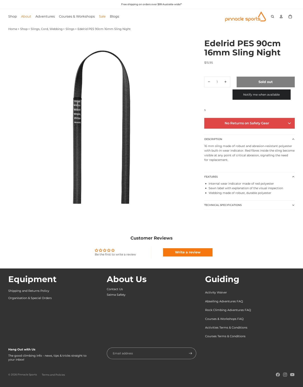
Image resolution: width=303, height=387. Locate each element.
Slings (70, 29)
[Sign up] (190, 353)
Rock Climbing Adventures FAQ (228, 310)
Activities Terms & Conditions (226, 327)
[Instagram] (285, 374)
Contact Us (115, 289)
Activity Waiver (216, 292)
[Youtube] (292, 374)
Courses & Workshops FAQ (224, 319)
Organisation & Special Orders (30, 298)
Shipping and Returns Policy (28, 291)
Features (211, 176)
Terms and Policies (53, 374)
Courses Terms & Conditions (225, 336)
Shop (24, 29)
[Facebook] (277, 374)
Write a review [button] (188, 252)
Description (213, 138)
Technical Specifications (223, 205)
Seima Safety (116, 295)
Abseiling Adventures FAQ (224, 301)
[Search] (272, 16)
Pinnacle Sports (27, 374)
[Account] (281, 16)
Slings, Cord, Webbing (47, 29)
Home (12, 29)
